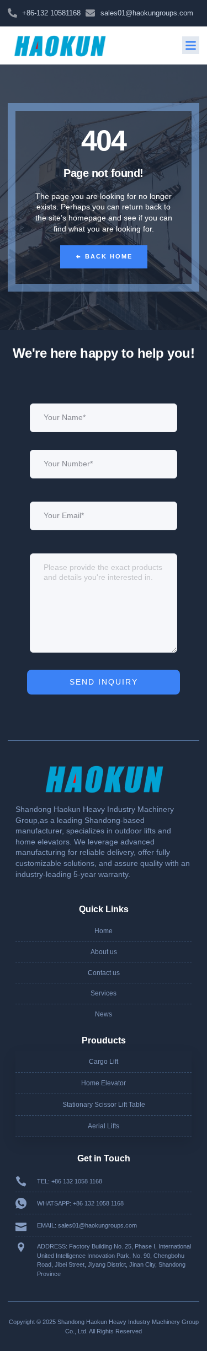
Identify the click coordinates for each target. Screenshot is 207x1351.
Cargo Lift (103, 1061)
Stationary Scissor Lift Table (103, 1104)
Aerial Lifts (103, 1126)
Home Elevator (103, 1083)
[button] (191, 45)
